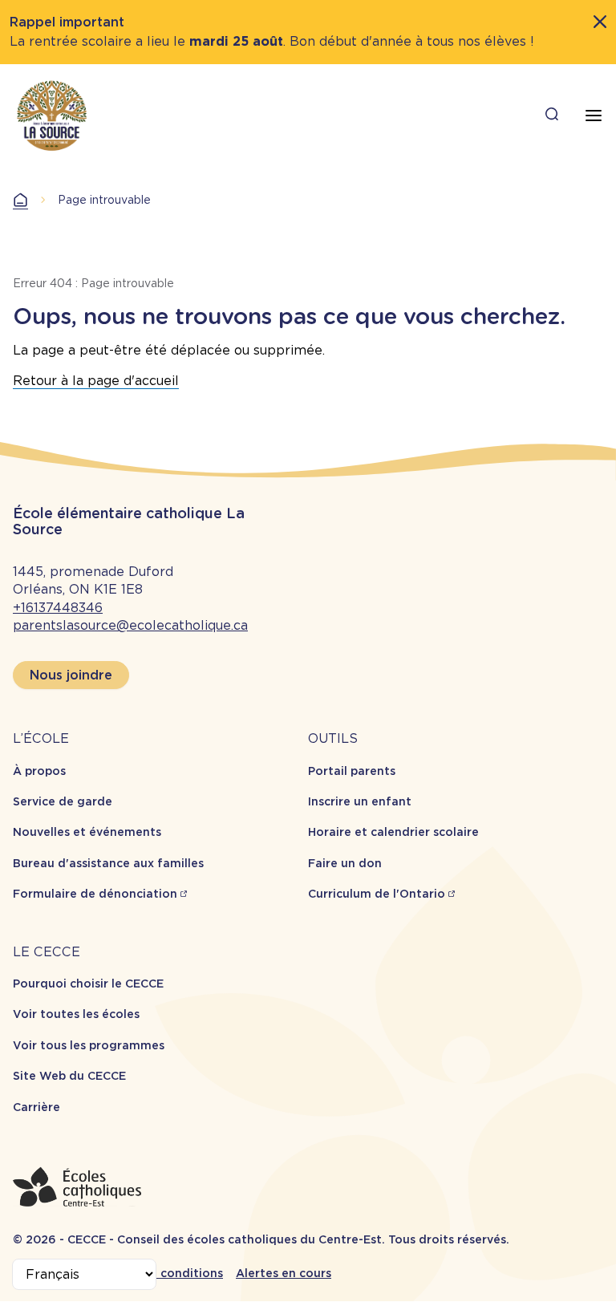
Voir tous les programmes (88, 1045)
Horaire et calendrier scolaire (393, 831)
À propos (39, 771)
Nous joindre (71, 675)
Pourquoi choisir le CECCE (88, 983)
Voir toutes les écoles (76, 1014)
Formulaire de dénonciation (95, 893)
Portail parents (351, 771)
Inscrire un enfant (359, 801)
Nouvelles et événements (87, 831)
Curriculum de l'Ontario (376, 893)
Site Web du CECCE (69, 1075)
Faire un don (345, 863)
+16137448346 (58, 607)
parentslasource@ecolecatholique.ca (130, 625)
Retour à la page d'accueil (96, 380)
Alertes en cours (283, 1273)
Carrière (36, 1107)
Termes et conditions (161, 1273)
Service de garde (62, 801)
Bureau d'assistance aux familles (108, 863)
